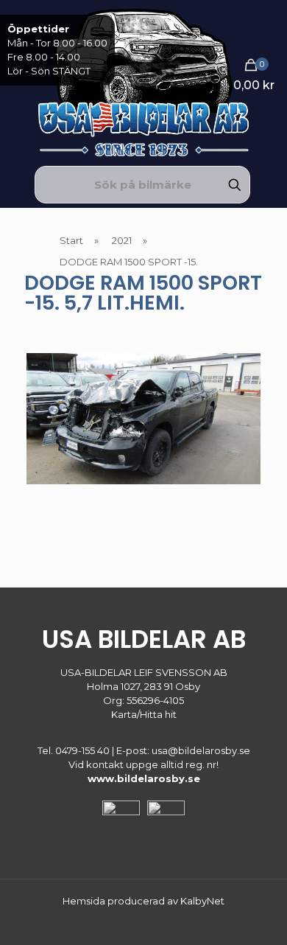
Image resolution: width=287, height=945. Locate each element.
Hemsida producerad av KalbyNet (143, 901)
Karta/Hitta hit (144, 714)
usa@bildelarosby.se (201, 750)
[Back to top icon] (256, 914)
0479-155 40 (82, 750)
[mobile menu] (267, 29)
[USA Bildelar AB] (143, 81)
